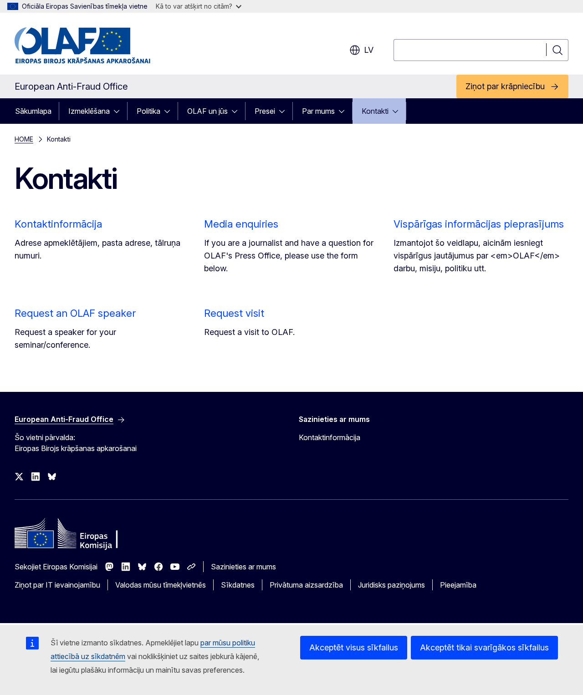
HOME (24, 139)
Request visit (234, 313)
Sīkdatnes (238, 584)
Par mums (318, 111)
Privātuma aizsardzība (306, 584)
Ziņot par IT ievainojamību (57, 584)
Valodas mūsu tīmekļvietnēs (160, 584)
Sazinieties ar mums (243, 566)
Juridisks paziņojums (391, 584)
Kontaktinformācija (58, 224)
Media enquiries (241, 224)
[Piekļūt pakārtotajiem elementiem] (119, 111)
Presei (265, 111)
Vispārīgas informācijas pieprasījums (479, 224)
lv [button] (368, 50)
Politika (148, 111)
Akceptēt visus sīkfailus (353, 647)
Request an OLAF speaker (75, 313)
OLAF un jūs (207, 111)
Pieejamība (458, 584)
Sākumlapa (33, 111)
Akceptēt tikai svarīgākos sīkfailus (484, 647)
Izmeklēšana (89, 111)
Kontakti (375, 111)
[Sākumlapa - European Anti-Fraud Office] (88, 45)
